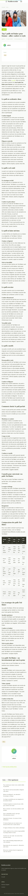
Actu (7, 7)
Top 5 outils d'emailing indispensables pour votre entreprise (13, 841)
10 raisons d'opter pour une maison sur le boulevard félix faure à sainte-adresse (12, 823)
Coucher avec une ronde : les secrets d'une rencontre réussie (12, 836)
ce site (13, 80)
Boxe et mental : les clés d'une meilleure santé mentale (13, 809)
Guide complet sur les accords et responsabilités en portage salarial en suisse (14, 831)
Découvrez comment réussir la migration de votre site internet (13, 850)
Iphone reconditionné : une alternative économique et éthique (11, 795)
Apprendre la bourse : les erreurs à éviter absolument (12, 819)
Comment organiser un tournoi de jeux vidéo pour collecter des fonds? (13, 804)
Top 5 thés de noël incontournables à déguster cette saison (13, 790)
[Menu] (21, 1)
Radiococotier (11, 1)
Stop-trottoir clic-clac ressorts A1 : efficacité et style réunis (13, 846)
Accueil (3, 7)
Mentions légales (5, 884)
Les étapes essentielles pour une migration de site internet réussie (13, 800)
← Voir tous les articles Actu (9, 766)
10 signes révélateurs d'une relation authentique (14, 827)
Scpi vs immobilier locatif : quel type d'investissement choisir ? (11, 814)
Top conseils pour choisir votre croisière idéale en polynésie (13, 785)
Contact (3, 887)
